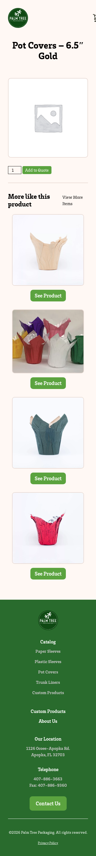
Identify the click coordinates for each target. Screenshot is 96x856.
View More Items (72, 200)
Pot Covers (48, 672)
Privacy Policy (48, 843)
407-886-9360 (52, 785)
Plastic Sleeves (48, 661)
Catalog (48, 642)
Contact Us (48, 803)
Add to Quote (37, 170)
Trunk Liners (48, 682)
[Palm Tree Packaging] (18, 18)
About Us (48, 721)
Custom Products (48, 692)
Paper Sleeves (48, 651)
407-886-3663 (48, 778)
